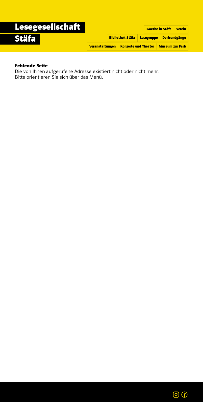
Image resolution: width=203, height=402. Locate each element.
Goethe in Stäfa (159, 29)
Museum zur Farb (172, 47)
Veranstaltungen (102, 47)
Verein (181, 29)
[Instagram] (176, 394)
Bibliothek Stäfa (122, 38)
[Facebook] (184, 394)
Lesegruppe (149, 38)
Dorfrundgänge (174, 38)
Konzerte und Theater (137, 47)
